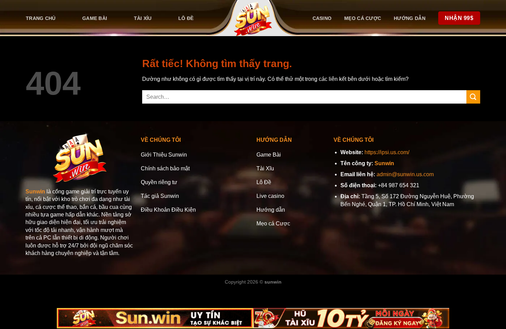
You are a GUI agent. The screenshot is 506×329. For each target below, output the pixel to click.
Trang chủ (41, 18)
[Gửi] (473, 97)
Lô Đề (185, 18)
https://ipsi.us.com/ (387, 152)
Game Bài (94, 18)
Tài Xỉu (143, 18)
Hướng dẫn (409, 18)
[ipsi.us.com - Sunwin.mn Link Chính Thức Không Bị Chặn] (253, 18)
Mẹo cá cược (362, 18)
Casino (322, 18)
